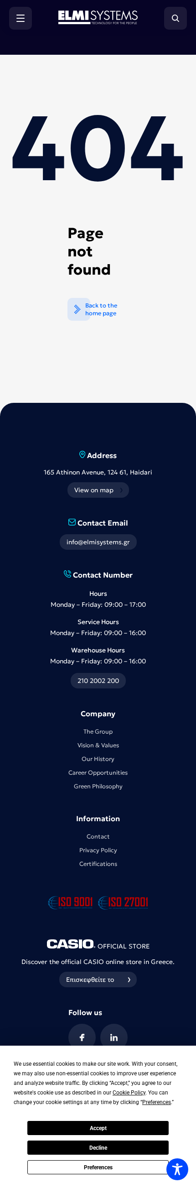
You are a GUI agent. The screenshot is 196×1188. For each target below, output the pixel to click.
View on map (93, 490)
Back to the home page (101, 309)
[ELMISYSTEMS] (97, 21)
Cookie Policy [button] (129, 1092)
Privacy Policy (98, 850)
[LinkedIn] (114, 1037)
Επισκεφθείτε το (90, 979)
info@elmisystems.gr (98, 542)
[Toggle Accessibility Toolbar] (177, 1169)
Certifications (98, 864)
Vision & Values (98, 745)
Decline (98, 1148)
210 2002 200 (98, 681)
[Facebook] (82, 1037)
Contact (98, 836)
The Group (98, 731)
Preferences (98, 1167)
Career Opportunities (98, 772)
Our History (98, 759)
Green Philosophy (98, 786)
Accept (98, 1128)
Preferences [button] (156, 1102)
